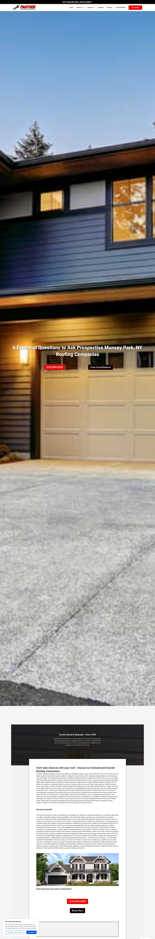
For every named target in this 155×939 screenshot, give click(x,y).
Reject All (21, 932)
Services (90, 7)
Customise (10, 932)
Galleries (101, 7)
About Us (79, 7)
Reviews (109, 7)
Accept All (31, 932)
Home (71, 7)
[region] (21, 927)
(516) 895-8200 (120, 7)
